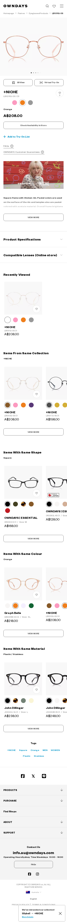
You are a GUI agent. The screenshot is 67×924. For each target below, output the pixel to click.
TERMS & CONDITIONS (43, 904)
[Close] (60, 913)
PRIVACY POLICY (20, 904)
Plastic (26, 756)
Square (23, 750)
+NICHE (11, 750)
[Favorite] (54, 6)
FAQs (6, 146)
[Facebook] (23, 776)
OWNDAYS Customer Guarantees (21, 152)
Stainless (39, 756)
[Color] (7, 319)
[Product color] (6, 102)
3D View (21, 82)
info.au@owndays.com (33, 852)
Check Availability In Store (33, 125)
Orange (35, 750)
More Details (27, 917)
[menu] (61, 6)
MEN (45, 750)
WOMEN (55, 750)
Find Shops (9, 811)
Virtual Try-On (51, 82)
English (33, 899)
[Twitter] (33, 776)
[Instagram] (37, 874)
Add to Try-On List (19, 136)
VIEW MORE (33, 217)
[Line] (44, 776)
